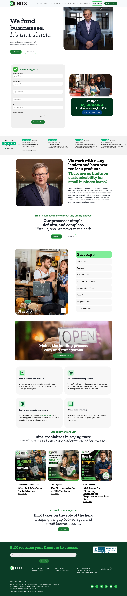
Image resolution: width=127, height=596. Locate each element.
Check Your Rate (38, 122)
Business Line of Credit (85, 288)
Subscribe (44, 561)
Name (15, 89)
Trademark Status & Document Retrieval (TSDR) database (26, 591)
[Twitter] (96, 586)
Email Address (16, 97)
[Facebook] (92, 586)
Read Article (22, 494)
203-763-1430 (86, 569)
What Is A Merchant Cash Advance (30, 490)
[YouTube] (111, 586)
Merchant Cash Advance (86, 281)
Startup (85, 254)
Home (39, 3)
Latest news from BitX (63, 431)
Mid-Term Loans (83, 275)
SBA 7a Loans (82, 261)
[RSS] (115, 586)
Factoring (80, 268)
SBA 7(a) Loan (56, 485)
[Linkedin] (106, 586)
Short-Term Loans (84, 308)
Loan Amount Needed (18, 73)
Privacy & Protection (18, 112)
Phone (14, 104)
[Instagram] (101, 586)
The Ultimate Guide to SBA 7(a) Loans (63, 490)
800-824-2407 (97, 3)
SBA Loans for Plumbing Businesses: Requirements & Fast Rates (96, 494)
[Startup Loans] (63, 310)
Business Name (16, 81)
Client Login (110, 3)
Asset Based (81, 295)
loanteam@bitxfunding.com (89, 572)
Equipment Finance (84, 302)
